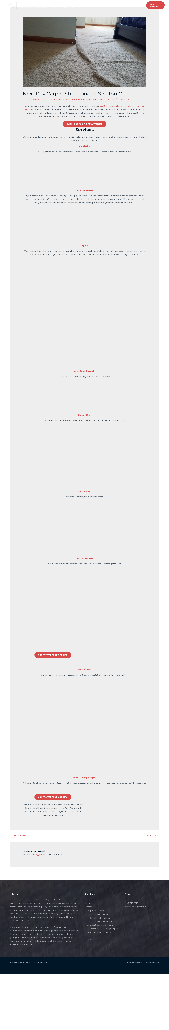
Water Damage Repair (84, 777)
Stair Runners (84, 491)
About (75, 3)
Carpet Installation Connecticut (37, 99)
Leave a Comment (106, 99)
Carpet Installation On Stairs (102, 914)
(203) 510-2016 (131, 903)
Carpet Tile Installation (99, 918)
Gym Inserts (84, 669)
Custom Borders (84, 558)
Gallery (112, 3)
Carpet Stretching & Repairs (100, 925)
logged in (39, 854)
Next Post (152, 836)
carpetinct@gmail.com (135, 906)
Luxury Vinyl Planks (71, 7)
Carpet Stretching (84, 190)
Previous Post (18, 836)
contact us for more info (53, 797)
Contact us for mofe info (53, 655)
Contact (102, 3)
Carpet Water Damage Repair (103, 929)
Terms (87, 936)
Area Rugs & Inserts (84, 371)
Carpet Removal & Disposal (100, 932)
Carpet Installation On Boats (102, 921)
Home (65, 3)
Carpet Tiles (84, 415)
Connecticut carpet (62, 99)
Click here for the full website (85, 124)
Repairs (84, 246)
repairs (75, 99)
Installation (84, 146)
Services (88, 3)
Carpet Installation (95, 910)
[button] (155, 5)
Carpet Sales (125, 3)
